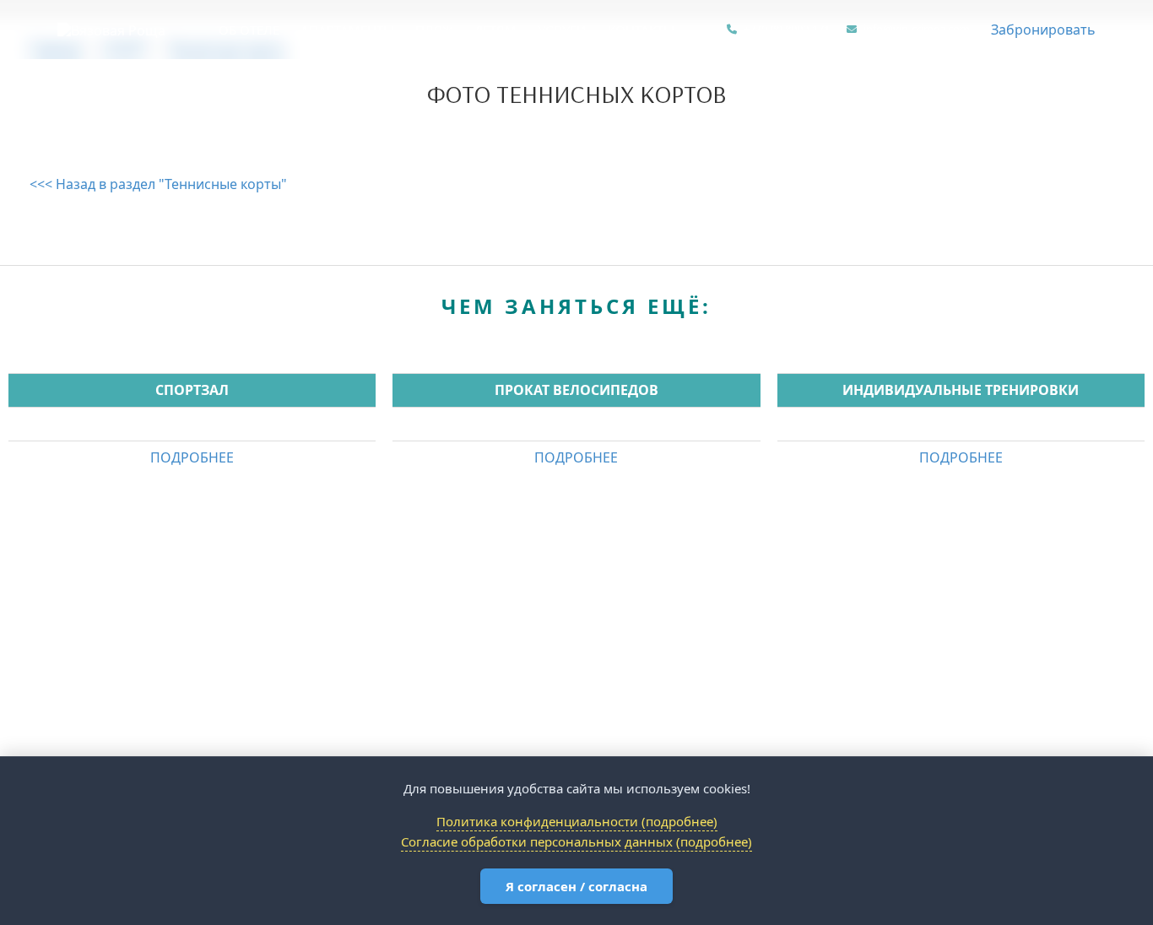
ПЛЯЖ (434, 29)
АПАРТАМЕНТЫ (347, 29)
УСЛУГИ (562, 29)
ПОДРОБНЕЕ (192, 457)
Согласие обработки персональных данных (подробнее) (576, 841)
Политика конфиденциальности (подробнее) (576, 821)
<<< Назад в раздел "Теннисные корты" (158, 184)
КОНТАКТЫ (641, 29)
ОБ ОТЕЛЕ (249, 29)
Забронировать (1043, 29)
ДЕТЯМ (495, 29)
